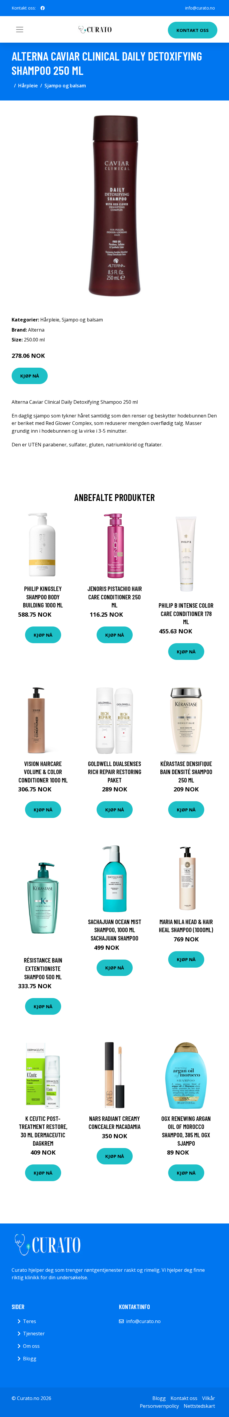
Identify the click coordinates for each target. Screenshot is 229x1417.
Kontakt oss (193, 30)
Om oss (31, 1346)
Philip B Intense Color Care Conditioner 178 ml (186, 613)
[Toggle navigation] (20, 29)
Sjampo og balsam (65, 85)
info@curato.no (200, 8)
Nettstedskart (199, 1406)
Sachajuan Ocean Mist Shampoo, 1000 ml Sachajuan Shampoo (114, 930)
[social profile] (42, 8)
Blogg (29, 1358)
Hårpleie (28, 85)
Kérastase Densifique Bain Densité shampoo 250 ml (186, 772)
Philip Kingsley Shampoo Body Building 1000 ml (43, 597)
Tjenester (34, 1333)
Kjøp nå (29, 376)
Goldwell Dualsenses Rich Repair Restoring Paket (114, 772)
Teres (29, 1321)
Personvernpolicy (159, 1406)
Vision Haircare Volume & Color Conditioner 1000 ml (43, 772)
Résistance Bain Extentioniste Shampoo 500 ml (43, 968)
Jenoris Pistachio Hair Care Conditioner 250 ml (114, 597)
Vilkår (208, 1398)
